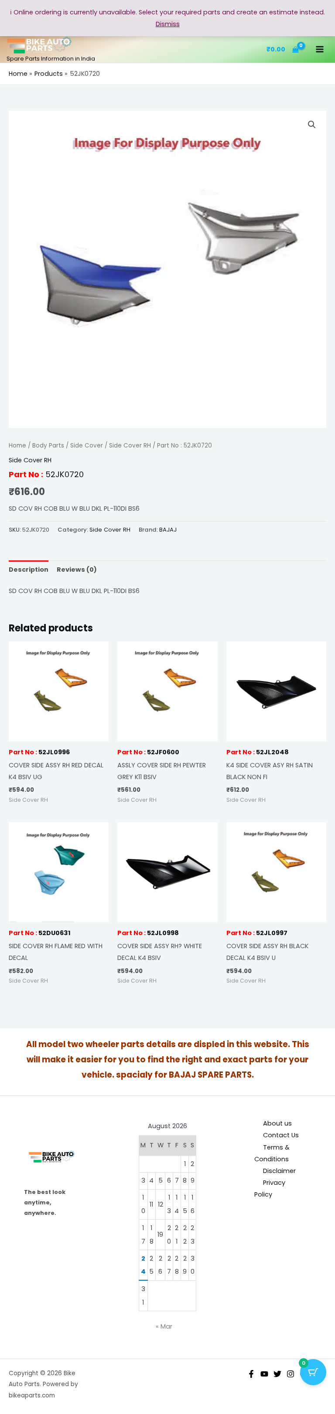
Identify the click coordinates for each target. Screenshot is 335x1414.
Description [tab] (28, 569)
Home (17, 445)
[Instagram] (290, 1374)
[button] (312, 124)
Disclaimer (279, 1170)
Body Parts (48, 445)
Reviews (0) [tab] (77, 569)
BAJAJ (168, 530)
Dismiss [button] (168, 24)
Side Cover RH (130, 445)
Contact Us (281, 1135)
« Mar (164, 1326)
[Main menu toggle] (319, 49)
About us (277, 1123)
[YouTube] (264, 1374)
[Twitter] (277, 1374)
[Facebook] (251, 1374)
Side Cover (86, 445)
